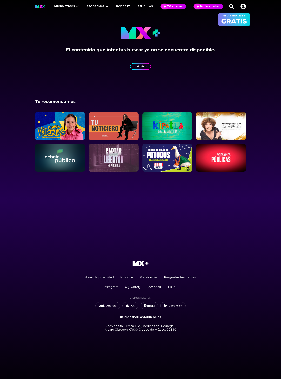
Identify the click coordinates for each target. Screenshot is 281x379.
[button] (243, 6)
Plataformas (149, 277)
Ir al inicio (140, 66)
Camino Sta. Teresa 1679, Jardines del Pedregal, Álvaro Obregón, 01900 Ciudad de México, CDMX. (140, 327)
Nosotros (126, 277)
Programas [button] (96, 6)
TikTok (172, 287)
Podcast (123, 6)
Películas (145, 6)
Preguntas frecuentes (180, 277)
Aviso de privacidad (99, 277)
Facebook (154, 287)
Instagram (111, 287)
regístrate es (234, 19)
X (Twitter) (132, 287)
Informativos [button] (64, 6)
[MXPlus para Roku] (149, 305)
